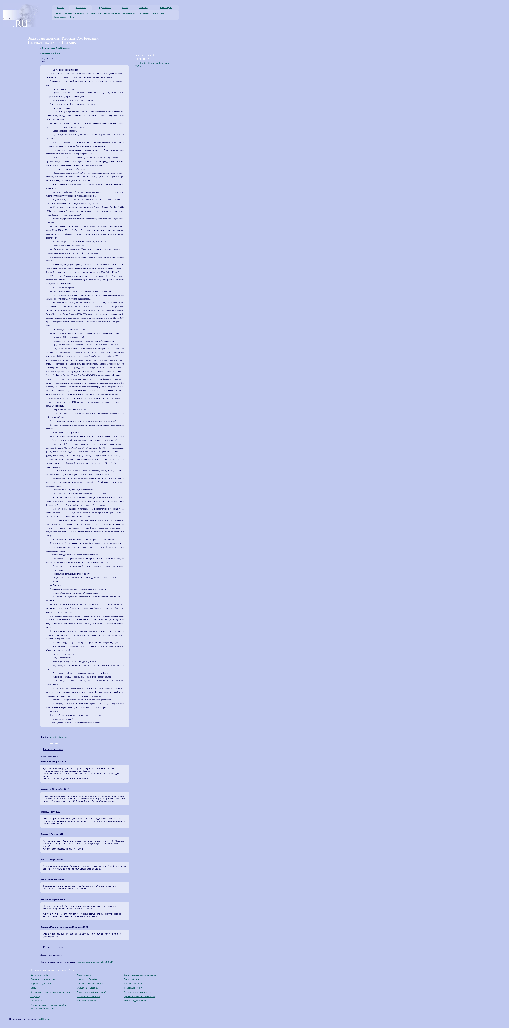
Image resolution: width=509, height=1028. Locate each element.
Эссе (72, 17)
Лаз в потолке (84, 975)
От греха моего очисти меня (137, 992)
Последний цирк (132, 979)
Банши (33, 988)
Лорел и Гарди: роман (41, 984)
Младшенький (37, 1001)
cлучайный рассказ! (58, 737)
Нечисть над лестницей (135, 1001)
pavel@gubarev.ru (45, 1019)
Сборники (79, 13)
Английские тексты (112, 13)
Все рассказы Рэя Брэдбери (56, 48)
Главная (60, 7)
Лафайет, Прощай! (133, 984)
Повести (57, 13)
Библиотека (81, 7)
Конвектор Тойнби (51, 53)
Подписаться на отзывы (51, 756)
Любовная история (133, 988)
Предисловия (158, 13)
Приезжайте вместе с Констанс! (139, 996)
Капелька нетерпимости (88, 996)
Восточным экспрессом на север (140, 975)
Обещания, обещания (88, 988)
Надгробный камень (87, 1001)
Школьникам (143, 13)
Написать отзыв (53, 749)
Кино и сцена (166, 7)
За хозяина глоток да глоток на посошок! (50, 992)
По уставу (35, 996)
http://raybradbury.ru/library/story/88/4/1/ (94, 962)
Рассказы (68, 13)
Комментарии (129, 13)
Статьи (125, 7)
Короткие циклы (94, 13)
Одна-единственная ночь (42, 979)
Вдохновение (105, 7)
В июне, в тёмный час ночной (91, 992)
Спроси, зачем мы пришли (90, 984)
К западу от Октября (87, 979)
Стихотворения (60, 17)
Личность (143, 7)
